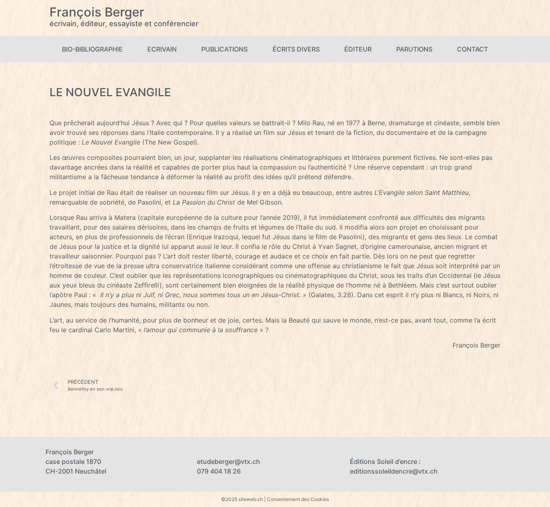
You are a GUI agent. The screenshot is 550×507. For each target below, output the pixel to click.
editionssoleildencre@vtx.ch (394, 471)
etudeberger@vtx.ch (228, 461)
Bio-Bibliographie (92, 49)
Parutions (414, 49)
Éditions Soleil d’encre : (385, 461)
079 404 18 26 (219, 471)
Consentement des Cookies (298, 499)
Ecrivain (162, 49)
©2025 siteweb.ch (242, 499)
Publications (224, 49)
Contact (472, 49)
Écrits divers (296, 49)
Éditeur (358, 49)
